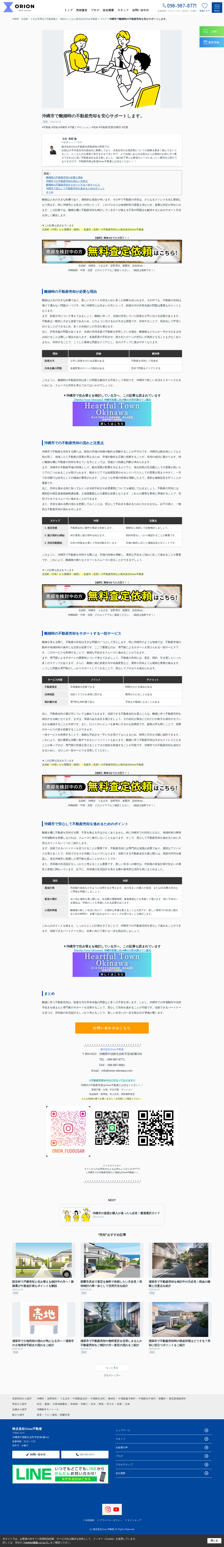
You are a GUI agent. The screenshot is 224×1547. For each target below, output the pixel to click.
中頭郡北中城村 (147, 1398)
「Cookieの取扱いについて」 (36, 1542)
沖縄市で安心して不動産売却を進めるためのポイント (75, 188)
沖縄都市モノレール (48, 1409)
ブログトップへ (112, 1375)
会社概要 (108, 10)
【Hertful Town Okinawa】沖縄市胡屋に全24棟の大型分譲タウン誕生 (112, 399)
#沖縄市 (62, 127)
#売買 (125, 127)
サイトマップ (134, 1520)
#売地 (54, 127)
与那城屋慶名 (60, 1404)
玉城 (127, 1404)
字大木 (111, 1404)
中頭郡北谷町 (97, 1398)
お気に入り (204, 10)
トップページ (122, 1430)
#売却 (95, 127)
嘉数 (47, 1404)
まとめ (49, 192)
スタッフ (123, 10)
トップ (68, 10)
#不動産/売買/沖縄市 (110, 127)
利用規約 (89, 1520)
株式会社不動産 (112, 1049)
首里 (39, 1414)
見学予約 (213, 42)
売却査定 (81, 10)
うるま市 (65, 1398)
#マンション (84, 127)
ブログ (95, 10)
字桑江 (84, 1404)
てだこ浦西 (51, 1414)
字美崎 (74, 1404)
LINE (214, 31)
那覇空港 (65, 1414)
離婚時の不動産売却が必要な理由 (64, 177)
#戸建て (72, 127)
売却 (45, 121)
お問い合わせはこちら (112, 1028)
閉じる (214, 1540)
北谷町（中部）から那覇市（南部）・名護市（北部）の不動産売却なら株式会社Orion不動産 (93, 229)
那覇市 (162, 1398)
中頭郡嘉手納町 (126, 1398)
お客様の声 (121, 1447)
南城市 (111, 1398)
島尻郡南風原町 (177, 1398)
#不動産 (46, 127)
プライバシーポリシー (111, 1520)
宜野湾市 (52, 1398)
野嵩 (101, 1404)
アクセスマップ (124, 1464)
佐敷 (119, 1404)
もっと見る (112, 1367)
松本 (93, 1404)
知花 (39, 1404)
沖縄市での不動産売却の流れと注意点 (67, 181)
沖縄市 (40, 1398)
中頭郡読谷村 (80, 1398)
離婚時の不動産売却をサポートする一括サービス (73, 184)
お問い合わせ (140, 10)
